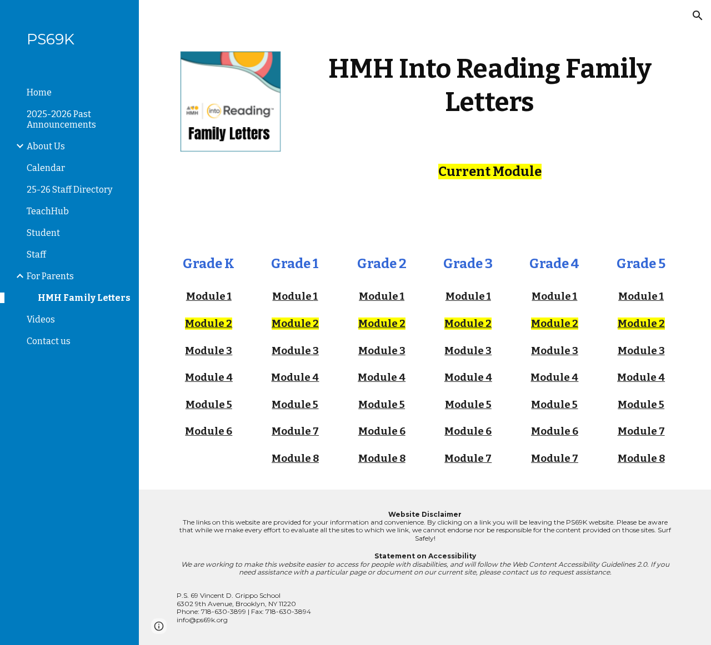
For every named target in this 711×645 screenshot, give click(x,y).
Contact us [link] (49, 341)
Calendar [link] (46, 168)
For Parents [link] (50, 276)
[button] (697, 15)
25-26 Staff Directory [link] (69, 189)
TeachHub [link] (48, 211)
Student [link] (43, 233)
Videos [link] (41, 319)
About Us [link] (46, 146)
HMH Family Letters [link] (84, 298)
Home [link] (39, 92)
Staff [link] (36, 254)
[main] (490, 85)
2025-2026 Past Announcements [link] (61, 119)
